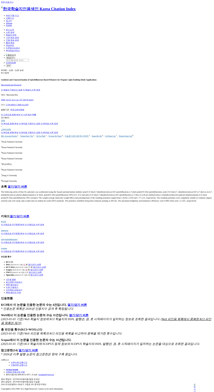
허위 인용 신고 (12, 15)
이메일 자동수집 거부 (15, 372)
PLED (3, 222)
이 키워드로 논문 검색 (34, 225)
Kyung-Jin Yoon (55, 136)
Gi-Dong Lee (110, 136)
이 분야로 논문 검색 (49, 124)
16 (26, 270)
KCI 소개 (10, 30)
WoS (8, 265)
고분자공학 (6, 129)
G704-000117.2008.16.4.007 (17, 105)
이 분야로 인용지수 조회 (29, 124)
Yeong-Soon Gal (125, 136)
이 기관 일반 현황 (28, 115)
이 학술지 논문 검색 (31, 90)
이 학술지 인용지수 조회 (11, 90)
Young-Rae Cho (26, 136)
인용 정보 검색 (12, 40)
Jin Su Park (41, 136)
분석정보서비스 (13, 51)
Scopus (9, 270)
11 (24, 265)
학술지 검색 (11, 35)
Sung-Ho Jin (97, 136)
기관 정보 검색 (12, 38)
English (9, 25)
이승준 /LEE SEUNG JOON (77, 136)
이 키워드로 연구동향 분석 (12, 225)
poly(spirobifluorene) (9, 239)
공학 (3, 121)
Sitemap (9, 23)
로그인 (9, 21)
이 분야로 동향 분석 (9, 124)
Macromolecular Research (11, 85)
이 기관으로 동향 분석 (10, 115)
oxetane (4, 248)
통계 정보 (10, 43)
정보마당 (10, 45)
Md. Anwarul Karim (9, 136)
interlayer (4, 230)
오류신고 (10, 18)
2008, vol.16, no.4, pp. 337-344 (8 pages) (17, 100)
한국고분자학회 (17, 110)
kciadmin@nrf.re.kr (46, 375)
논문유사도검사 (13, 48)
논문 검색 (10, 32)
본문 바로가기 (7, 2)
